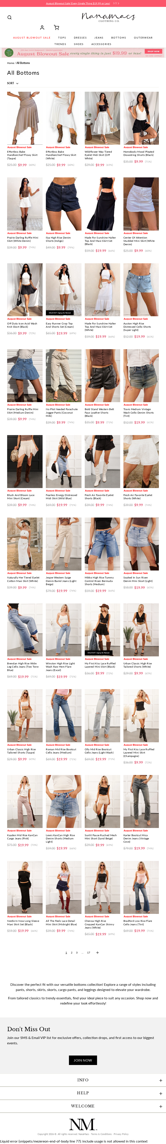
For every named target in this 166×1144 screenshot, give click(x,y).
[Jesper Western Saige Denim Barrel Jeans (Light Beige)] (63, 544)
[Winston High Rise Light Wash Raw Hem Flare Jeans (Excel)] (63, 629)
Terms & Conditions (101, 1134)
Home (10, 63)
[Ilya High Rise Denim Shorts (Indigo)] (63, 203)
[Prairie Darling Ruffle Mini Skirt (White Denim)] (25, 203)
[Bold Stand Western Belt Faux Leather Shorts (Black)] (102, 375)
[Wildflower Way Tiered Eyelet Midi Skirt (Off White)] (102, 118)
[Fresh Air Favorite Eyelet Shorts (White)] (141, 461)
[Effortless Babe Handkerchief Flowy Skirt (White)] (63, 118)
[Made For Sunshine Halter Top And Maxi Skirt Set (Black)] (102, 203)
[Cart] (55, 27)
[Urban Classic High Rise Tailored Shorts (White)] (141, 629)
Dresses (80, 37)
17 (88, 952)
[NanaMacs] (109, 17)
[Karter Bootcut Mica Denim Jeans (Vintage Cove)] (141, 801)
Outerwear (143, 37)
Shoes (79, 44)
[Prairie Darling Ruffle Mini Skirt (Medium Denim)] (25, 375)
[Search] (9, 17)
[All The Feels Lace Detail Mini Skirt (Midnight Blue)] (63, 887)
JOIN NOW (83, 1060)
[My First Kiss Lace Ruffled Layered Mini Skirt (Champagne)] (141, 715)
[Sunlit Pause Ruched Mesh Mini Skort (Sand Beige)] (102, 801)
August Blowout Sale (32, 37)
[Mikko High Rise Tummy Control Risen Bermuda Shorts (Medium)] (102, 544)
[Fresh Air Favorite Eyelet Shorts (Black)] (102, 461)
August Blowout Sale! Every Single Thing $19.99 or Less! (78, 3)
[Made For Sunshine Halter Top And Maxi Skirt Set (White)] (102, 289)
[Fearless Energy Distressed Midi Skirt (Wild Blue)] (63, 461)
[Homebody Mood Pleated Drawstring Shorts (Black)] (141, 118)
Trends (60, 44)
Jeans (99, 37)
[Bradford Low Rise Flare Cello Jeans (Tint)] (141, 887)
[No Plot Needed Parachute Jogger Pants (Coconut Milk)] (63, 375)
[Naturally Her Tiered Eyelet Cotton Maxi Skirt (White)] (25, 544)
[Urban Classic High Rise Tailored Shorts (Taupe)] (25, 715)
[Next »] (97, 952)
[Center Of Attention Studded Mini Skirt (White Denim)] (141, 203)
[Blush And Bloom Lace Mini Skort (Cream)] (25, 461)
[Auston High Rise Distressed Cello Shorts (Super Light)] (141, 289)
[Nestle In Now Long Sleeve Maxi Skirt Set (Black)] (25, 887)
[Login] (44, 27)
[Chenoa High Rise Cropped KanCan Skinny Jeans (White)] (102, 887)
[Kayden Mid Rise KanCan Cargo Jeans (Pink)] (25, 801)
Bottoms (118, 37)
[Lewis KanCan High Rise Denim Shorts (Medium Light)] (63, 801)
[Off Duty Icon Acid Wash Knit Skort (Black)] (25, 289)
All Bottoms (23, 63)
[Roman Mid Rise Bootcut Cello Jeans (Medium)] (63, 715)
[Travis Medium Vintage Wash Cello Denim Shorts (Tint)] (141, 375)
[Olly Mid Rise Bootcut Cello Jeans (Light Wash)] (102, 715)
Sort (11, 83)
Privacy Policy (121, 1134)
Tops (62, 37)
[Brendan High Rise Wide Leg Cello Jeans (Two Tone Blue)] (25, 629)
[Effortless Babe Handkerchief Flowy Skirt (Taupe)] (25, 118)
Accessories (101, 44)
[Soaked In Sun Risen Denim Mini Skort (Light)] (141, 544)
